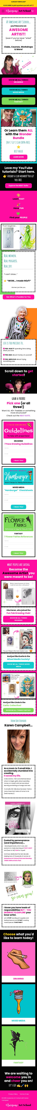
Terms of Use (24, 1094)
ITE (28, 415)
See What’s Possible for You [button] (18, 297)
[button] (18, 81)
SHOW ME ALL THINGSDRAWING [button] (18, 619)
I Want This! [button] (18, 460)
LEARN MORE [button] (18, 157)
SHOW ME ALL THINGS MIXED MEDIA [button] (18, 665)
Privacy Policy (13, 1094)
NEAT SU (23, 415)
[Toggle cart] (32, 11)
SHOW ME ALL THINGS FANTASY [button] (18, 710)
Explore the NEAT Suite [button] (18, 185)
